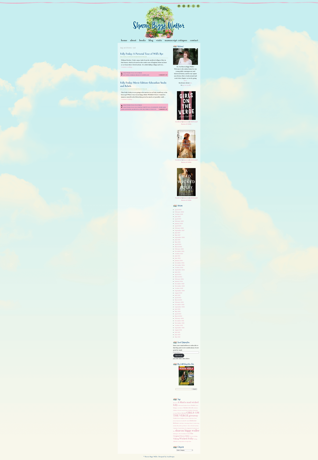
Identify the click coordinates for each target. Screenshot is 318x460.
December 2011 (179, 321)
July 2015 (177, 256)
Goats (175, 418)
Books (142, 40)
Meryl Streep (180, 425)
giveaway (193, 416)
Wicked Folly (186, 438)
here (185, 80)
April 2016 (178, 244)
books (193, 405)
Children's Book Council (179, 410)
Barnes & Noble (186, 124)
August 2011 (178, 330)
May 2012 (178, 311)
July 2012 (177, 309)
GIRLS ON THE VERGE (186, 414)
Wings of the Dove (150, 109)
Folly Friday (138, 72)
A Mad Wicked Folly (128, 72)
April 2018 (178, 226)
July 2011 (177, 332)
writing (195, 439)
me (191, 83)
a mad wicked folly (128, 107)
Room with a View (137, 109)
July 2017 (177, 233)
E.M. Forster (138, 107)
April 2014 (178, 274)
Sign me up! (178, 355)
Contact (194, 40)
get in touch (186, 85)
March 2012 (178, 316)
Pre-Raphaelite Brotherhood (192, 428)
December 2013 (179, 283)
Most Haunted (142, 75)
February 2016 (179, 249)
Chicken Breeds (188, 408)
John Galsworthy (126, 109)
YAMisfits (175, 441)
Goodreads (178, 122)
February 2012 (179, 318)
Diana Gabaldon (188, 410)
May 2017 (177, 235)
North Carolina (194, 425)
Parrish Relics (181, 428)
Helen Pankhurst (181, 418)
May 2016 (178, 242)
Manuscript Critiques (176, 40)
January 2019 (179, 223)
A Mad (181, 402)
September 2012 (180, 307)
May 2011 (177, 337)
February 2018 (179, 228)
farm (176, 413)
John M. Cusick (186, 420)
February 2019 (179, 221)
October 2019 (179, 214)
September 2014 (180, 270)
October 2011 (179, 325)
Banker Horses (187, 405)
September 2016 (180, 237)
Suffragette (175, 433)
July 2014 (177, 272)
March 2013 (178, 300)
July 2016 (177, 239)
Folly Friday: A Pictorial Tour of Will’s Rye (141, 53)
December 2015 (179, 251)
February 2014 (179, 279)
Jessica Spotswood (177, 420)
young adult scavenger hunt (184, 441)
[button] (186, 375)
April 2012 (178, 314)
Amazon (186, 122)
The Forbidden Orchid (184, 433)
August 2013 (178, 293)
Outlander (175, 428)
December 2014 (179, 263)
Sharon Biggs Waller (140, 56)
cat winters (180, 407)
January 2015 (179, 260)
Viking (176, 439)
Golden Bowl (154, 107)
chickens (196, 407)
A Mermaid (180, 405)
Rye (148, 75)
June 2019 (178, 216)
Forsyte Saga (146, 107)
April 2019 (178, 219)
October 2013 (179, 288)
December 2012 (179, 304)
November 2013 (180, 286)
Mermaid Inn (134, 75)
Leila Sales (181, 423)
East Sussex (126, 75)
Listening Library (188, 423)
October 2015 (179, 253)
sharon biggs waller (187, 430)
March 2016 (178, 246)
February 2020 (179, 212)
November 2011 (179, 323)
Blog (151, 40)
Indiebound (193, 122)
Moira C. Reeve (187, 425)
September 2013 (180, 290)
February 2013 (179, 302)
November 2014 (180, 265)
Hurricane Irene (193, 418)
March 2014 (178, 277)
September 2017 (179, 230)
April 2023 (178, 209)
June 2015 (178, 258)
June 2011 (177, 334)
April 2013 (178, 297)
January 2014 (179, 281)
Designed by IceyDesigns (166, 457)
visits (159, 40)
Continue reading (127, 67)
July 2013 (177, 295)
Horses (187, 418)
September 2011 (179, 327)
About (133, 40)
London (195, 423)
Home (124, 40)
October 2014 (179, 267)
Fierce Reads (182, 413)
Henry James (162, 107)
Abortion (175, 402)
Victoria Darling (193, 436)
